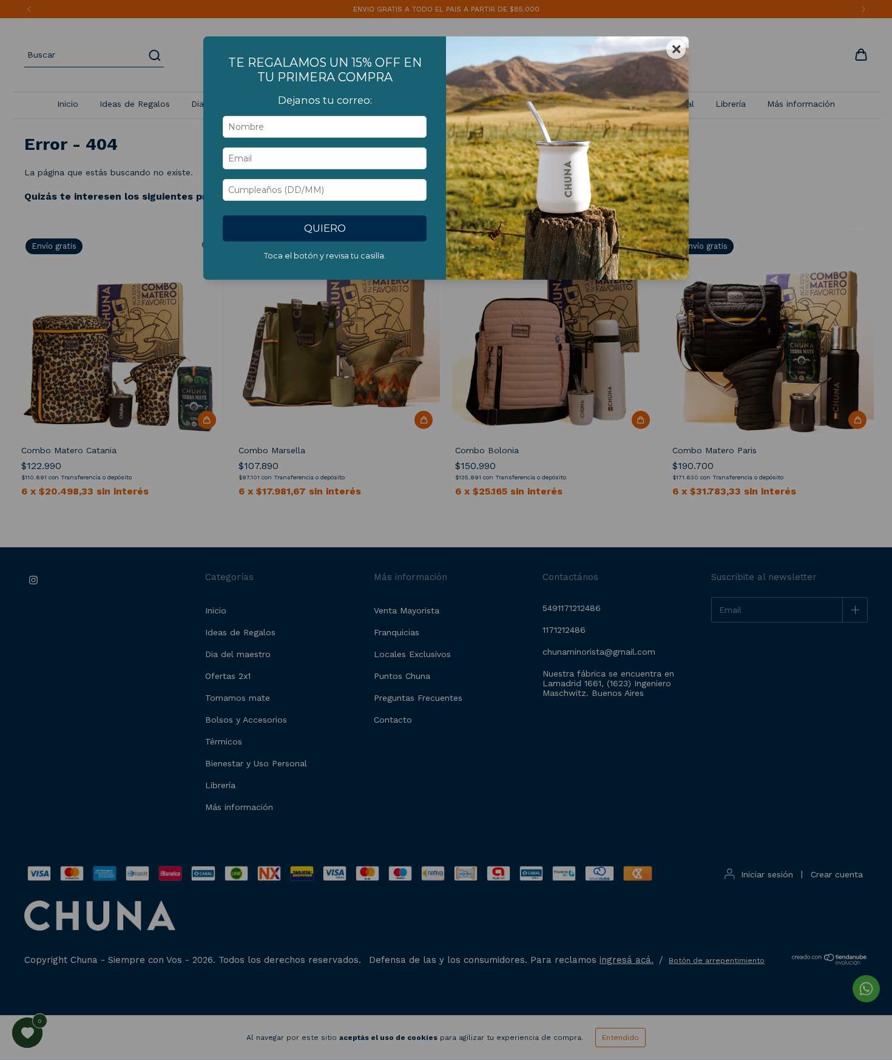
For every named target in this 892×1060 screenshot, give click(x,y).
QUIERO (325, 228)
